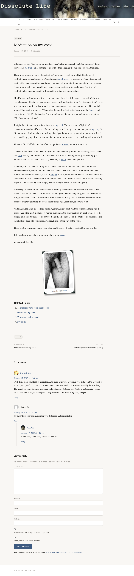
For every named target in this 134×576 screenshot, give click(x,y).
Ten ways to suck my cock (25, 347)
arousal (65, 144)
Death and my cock (26, 312)
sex (40, 109)
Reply (16, 398)
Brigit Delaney (26, 373)
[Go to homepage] (67, 9)
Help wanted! (94, 19)
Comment (18, 466)
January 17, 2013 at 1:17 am (32, 432)
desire (63, 159)
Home (16, 29)
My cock (21, 321)
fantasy (92, 109)
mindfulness (63, 78)
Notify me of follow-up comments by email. (31, 532)
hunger (54, 174)
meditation (30, 67)
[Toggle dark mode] (118, 22)
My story (21, 19)
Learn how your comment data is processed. (64, 552)
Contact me (107, 19)
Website (17, 519)
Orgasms (83, 19)
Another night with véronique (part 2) (87, 347)
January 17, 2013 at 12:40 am (26, 378)
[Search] (114, 22)
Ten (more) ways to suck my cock (33, 307)
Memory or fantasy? (34, 19)
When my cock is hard (27, 317)
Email (16, 509)
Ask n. (20, 24)
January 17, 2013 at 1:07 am (25, 412)
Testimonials (50, 19)
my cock (59, 125)
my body (95, 129)
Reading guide (63, 19)
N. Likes (30, 427)
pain (20, 155)
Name (17, 499)
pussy (62, 234)
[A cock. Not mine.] (58, 272)
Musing (74, 19)
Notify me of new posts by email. (27, 541)
